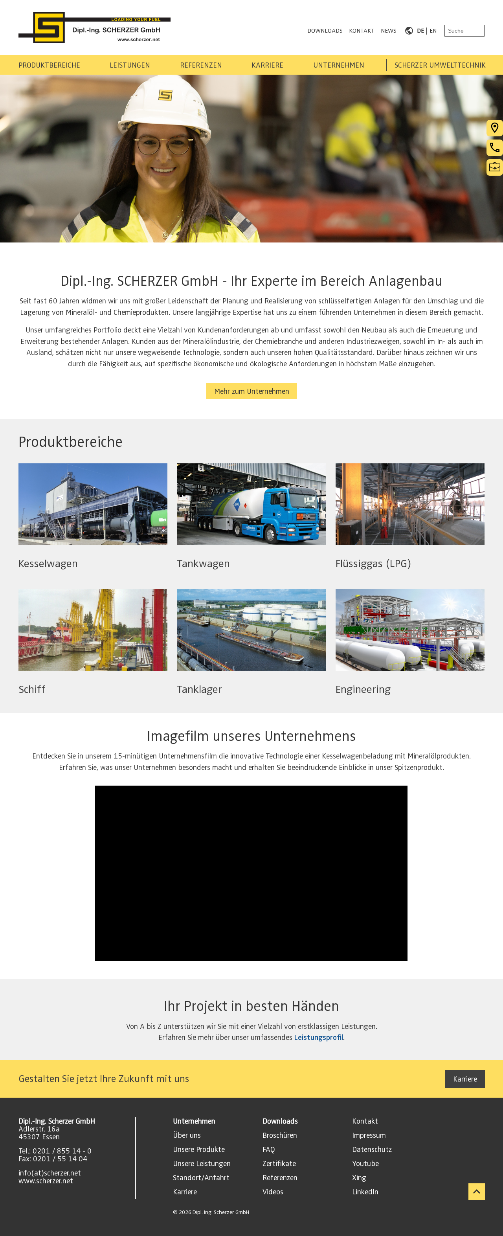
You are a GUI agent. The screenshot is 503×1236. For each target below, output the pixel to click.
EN (433, 31)
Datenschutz (372, 1149)
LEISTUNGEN (130, 65)
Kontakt (365, 1121)
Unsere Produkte (199, 1149)
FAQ (269, 1149)
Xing (359, 1178)
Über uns (187, 1135)
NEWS (389, 31)
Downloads (280, 1121)
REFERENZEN (201, 65)
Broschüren (280, 1135)
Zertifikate (279, 1164)
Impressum (369, 1135)
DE (420, 31)
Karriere (465, 1079)
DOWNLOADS (325, 31)
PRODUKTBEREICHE (49, 65)
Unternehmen (194, 1121)
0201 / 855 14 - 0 (62, 1151)
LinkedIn (365, 1192)
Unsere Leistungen (202, 1164)
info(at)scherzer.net (49, 1173)
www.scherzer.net (45, 1181)
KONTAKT (361, 31)
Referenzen (280, 1178)
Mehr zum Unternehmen (251, 391)
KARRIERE (267, 65)
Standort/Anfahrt (201, 1178)
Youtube (365, 1164)
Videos (273, 1192)
